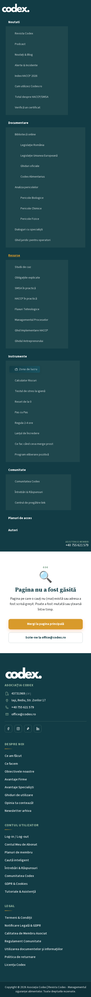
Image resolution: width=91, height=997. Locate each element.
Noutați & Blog (24, 55)
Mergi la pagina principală (45, 624)
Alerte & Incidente (26, 65)
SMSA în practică (25, 288)
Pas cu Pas (21, 412)
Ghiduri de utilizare (19, 795)
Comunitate (17, 470)
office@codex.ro (23, 714)
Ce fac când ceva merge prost (34, 444)
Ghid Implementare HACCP (31, 330)
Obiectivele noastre (19, 771)
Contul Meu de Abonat (21, 844)
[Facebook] (8, 728)
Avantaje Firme (16, 779)
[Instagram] (18, 728)
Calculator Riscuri (26, 380)
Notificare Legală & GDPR (23, 925)
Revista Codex (24, 33)
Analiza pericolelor (26, 187)
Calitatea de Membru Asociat (26, 933)
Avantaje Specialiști (19, 787)
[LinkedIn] (37, 728)
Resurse (14, 255)
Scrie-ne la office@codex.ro (45, 637)
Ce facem (11, 763)
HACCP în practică (26, 299)
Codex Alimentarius (33, 177)
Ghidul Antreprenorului (29, 341)
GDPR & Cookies (16, 883)
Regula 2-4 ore (24, 423)
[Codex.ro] (24, 673)
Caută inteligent (17, 860)
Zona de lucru (28, 369)
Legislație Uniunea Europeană (39, 156)
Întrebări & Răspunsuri (29, 492)
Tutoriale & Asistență (20, 891)
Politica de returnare (20, 957)
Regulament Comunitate (23, 941)
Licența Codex (15, 964)
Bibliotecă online (25, 134)
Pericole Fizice (30, 219)
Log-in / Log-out (17, 836)
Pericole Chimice (31, 208)
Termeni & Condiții (18, 917)
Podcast (20, 44)
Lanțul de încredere (27, 433)
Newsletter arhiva (18, 810)
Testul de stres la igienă (30, 391)
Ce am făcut (13, 755)
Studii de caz (23, 267)
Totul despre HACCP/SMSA (31, 97)
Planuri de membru (19, 852)
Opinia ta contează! (19, 803)
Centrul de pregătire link (30, 503)
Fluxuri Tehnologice (27, 309)
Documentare (18, 123)
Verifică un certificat (27, 107)
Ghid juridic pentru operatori (33, 240)
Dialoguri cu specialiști (29, 229)
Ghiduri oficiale (30, 166)
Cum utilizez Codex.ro (28, 86)
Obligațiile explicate (27, 278)
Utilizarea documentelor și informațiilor (34, 949)
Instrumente (17, 356)
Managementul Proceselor (31, 320)
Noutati (14, 22)
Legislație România (32, 145)
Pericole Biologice (32, 198)
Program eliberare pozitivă (32, 454)
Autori (13, 530)
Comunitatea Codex (27, 481)
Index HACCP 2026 (26, 76)
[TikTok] (28, 728)
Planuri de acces (20, 518)
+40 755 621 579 (22, 707)
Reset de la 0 (23, 402)
